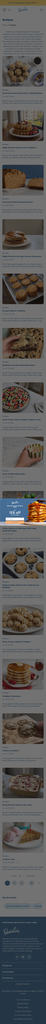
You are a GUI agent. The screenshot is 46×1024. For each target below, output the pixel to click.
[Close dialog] (1, 499)
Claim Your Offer (14, 522)
